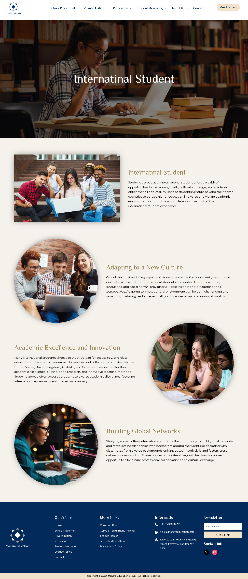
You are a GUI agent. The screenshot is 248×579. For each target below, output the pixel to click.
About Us (178, 8)
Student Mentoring (150, 8)
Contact (198, 8)
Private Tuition (94, 8)
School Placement (62, 8)
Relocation (120, 8)
